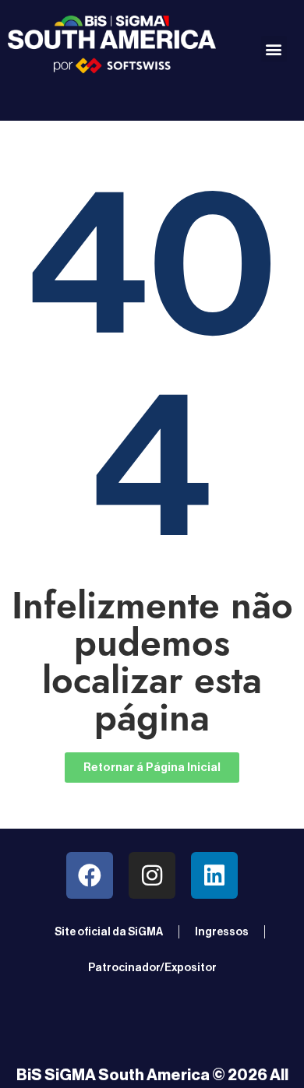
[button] (274, 49)
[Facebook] (89, 875)
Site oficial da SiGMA (109, 932)
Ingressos (222, 932)
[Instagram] (152, 875)
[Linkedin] (214, 875)
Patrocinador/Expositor (152, 968)
